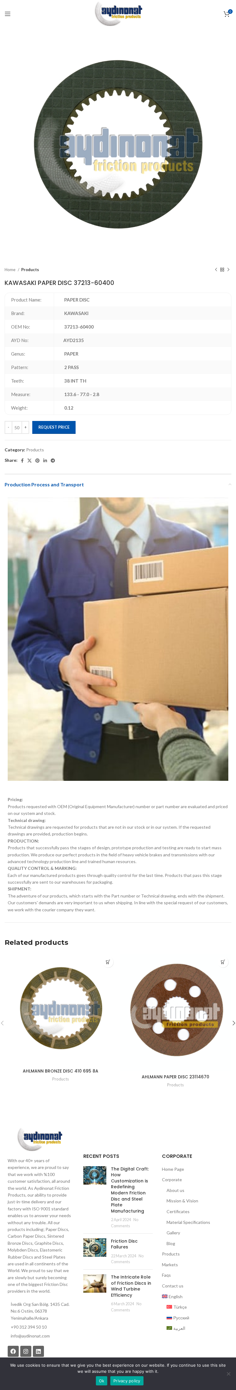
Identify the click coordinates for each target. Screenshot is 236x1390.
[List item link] (39, 1336)
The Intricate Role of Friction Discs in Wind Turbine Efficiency (131, 1286)
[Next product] (228, 270)
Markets (170, 1264)
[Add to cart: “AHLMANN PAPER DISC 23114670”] (223, 962)
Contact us (172, 1285)
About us (175, 1190)
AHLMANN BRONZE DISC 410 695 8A (60, 1071)
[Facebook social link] (22, 461)
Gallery (173, 1232)
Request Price (53, 427)
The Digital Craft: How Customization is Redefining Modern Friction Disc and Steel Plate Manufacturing (130, 1190)
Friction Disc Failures (124, 1244)
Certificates (178, 1211)
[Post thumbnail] (94, 1197)
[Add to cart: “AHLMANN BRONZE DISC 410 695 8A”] (108, 962)
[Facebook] (13, 1351)
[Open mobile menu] (8, 14)
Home (10, 269)
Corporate (172, 1179)
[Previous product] (216, 270)
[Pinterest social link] (37, 461)
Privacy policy (126, 1380)
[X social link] (29, 461)
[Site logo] (118, 13)
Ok (101, 1380)
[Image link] (39, 1139)
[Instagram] (25, 1351)
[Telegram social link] (53, 461)
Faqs (166, 1275)
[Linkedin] (38, 1351)
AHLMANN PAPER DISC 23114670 (175, 1077)
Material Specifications (188, 1222)
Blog (171, 1243)
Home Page (173, 1169)
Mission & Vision (182, 1200)
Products (30, 269)
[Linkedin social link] (45, 461)
